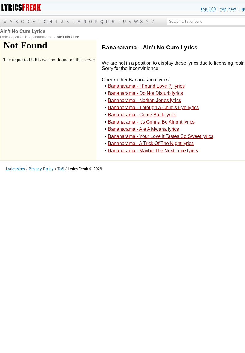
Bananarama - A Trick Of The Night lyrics (151, 143)
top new (228, 9)
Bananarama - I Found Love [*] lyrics (146, 86)
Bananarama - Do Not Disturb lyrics (145, 93)
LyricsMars (15, 169)
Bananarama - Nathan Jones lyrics (144, 100)
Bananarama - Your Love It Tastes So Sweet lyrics (160, 136)
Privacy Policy (41, 169)
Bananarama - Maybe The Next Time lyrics (153, 150)
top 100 (208, 9)
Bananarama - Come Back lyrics (142, 114)
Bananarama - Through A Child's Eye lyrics (153, 107)
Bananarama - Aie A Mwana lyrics (143, 129)
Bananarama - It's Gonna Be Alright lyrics (151, 121)
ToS (60, 169)
